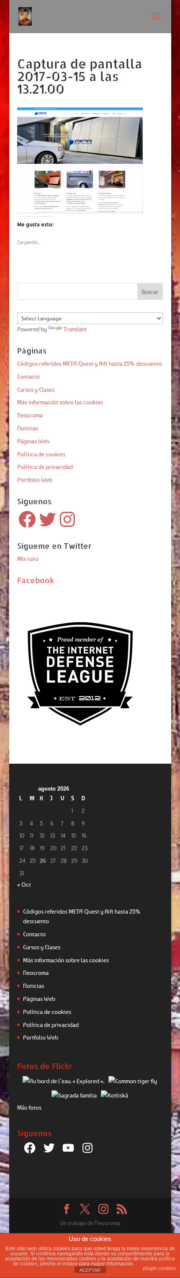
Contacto (28, 376)
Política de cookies (41, 454)
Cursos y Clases (35, 389)
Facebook (35, 580)
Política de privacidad (45, 466)
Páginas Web (33, 441)
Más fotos (29, 1107)
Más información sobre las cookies (60, 402)
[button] (80, 160)
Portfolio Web (34, 479)
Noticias (27, 428)
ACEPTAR (90, 1270)
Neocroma (30, 415)
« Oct (24, 884)
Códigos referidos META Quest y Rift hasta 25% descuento (89, 363)
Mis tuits (28, 558)
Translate (75, 329)
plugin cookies (159, 1268)
